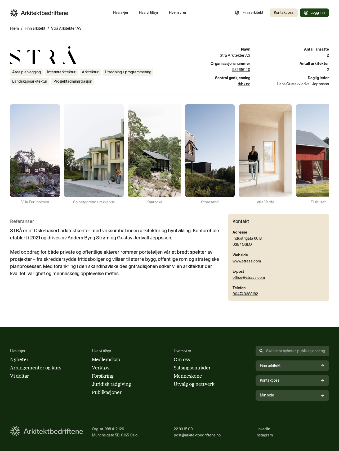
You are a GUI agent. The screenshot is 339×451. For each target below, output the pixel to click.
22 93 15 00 (183, 429)
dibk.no (244, 84)
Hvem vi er (177, 12)
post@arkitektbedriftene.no (197, 435)
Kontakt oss (283, 12)
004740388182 (245, 294)
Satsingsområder (192, 368)
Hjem (14, 28)
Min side (267, 395)
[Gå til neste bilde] (321, 155)
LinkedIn (263, 429)
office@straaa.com (249, 277)
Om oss (182, 360)
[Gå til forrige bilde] (17, 155)
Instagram (264, 435)
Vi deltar (19, 376)
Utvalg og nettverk (194, 384)
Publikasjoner (107, 392)
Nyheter (19, 360)
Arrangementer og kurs (35, 368)
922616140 (241, 69)
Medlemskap (106, 360)
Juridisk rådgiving (111, 384)
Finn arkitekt (253, 12)
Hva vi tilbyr (148, 12)
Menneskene (188, 376)
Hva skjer (120, 12)
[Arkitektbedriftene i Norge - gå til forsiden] (39, 13)
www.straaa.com (247, 261)
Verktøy (101, 368)
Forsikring (103, 376)
